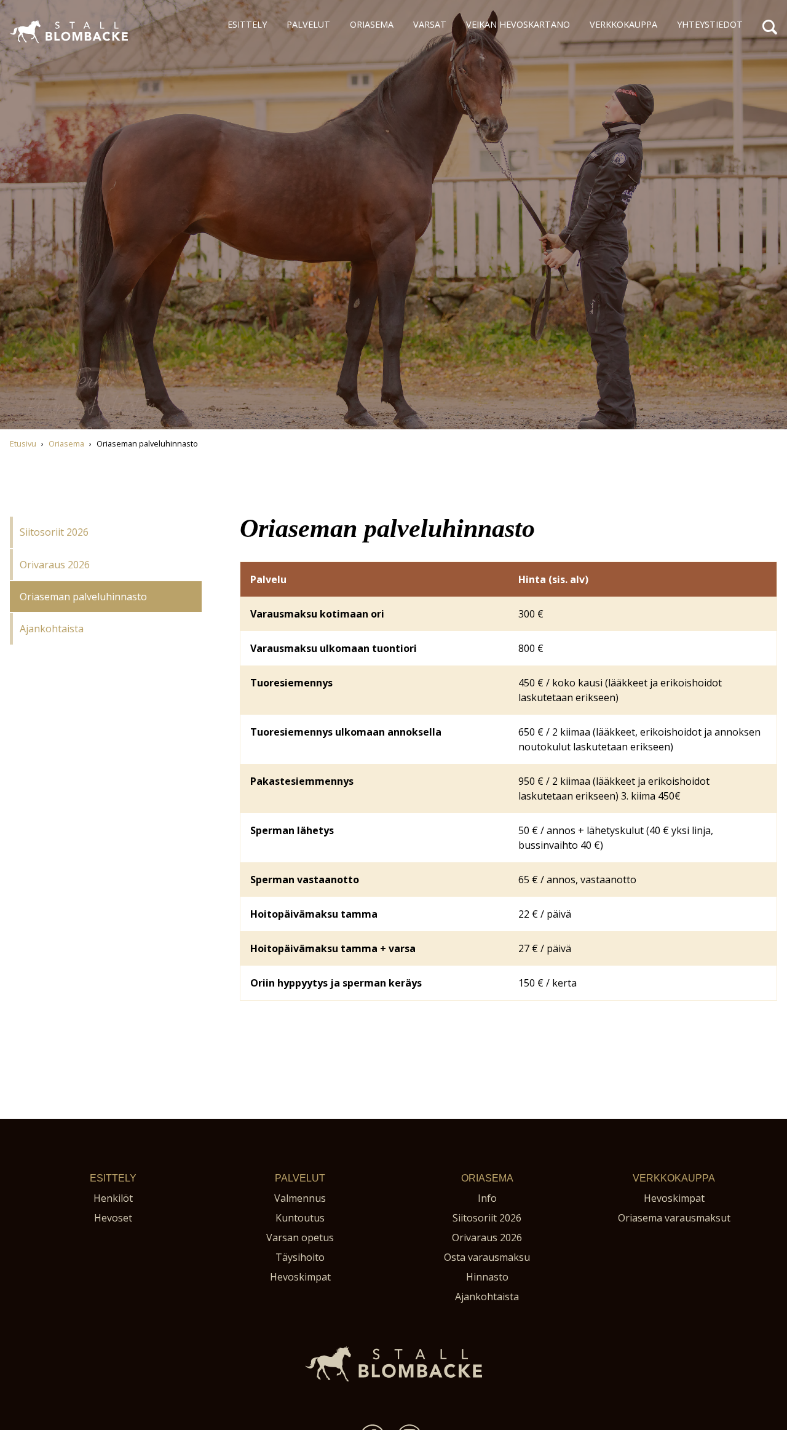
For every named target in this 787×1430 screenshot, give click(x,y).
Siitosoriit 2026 (54, 532)
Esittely (247, 25)
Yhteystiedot (710, 25)
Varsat (429, 25)
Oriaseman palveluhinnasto (83, 596)
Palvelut (308, 25)
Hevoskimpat (300, 1277)
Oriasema (372, 25)
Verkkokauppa (623, 25)
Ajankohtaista (52, 628)
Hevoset (113, 1218)
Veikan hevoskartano (518, 25)
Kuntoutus (300, 1218)
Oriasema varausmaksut (674, 1218)
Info (487, 1198)
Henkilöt (113, 1198)
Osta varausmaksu (487, 1257)
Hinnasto (487, 1277)
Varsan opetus (300, 1237)
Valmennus (300, 1198)
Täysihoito (300, 1257)
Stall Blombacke (46, 48)
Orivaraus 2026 (55, 564)
